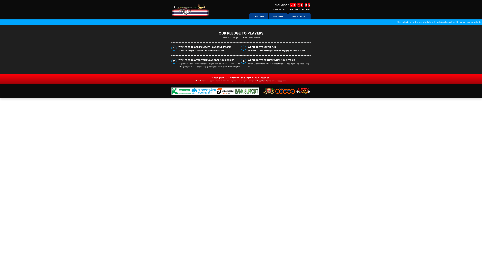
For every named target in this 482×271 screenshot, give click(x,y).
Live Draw (278, 16)
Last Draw (259, 16)
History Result (299, 16)
